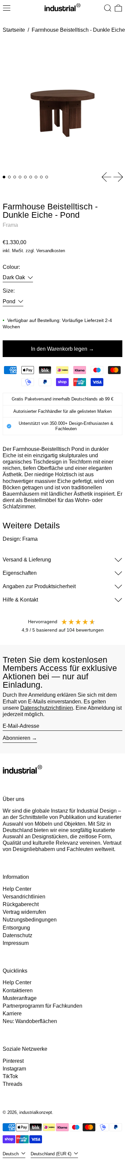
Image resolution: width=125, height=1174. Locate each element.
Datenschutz (17, 935)
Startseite (14, 30)
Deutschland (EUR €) (52, 1153)
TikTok (10, 1076)
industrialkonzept (35, 1112)
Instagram (14, 1068)
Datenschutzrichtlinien (46, 708)
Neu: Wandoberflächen (30, 1021)
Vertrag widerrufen (24, 912)
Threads (12, 1084)
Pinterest (13, 1061)
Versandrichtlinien (24, 896)
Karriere (12, 1013)
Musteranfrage (20, 998)
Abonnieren (16, 738)
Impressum (16, 943)
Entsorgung (16, 928)
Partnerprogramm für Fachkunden (42, 1006)
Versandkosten (50, 250)
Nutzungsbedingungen (30, 920)
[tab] (4, 177)
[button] (108, 8)
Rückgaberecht (21, 904)
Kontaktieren (18, 990)
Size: (9, 291)
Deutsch (11, 1153)
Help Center (17, 889)
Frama (10, 225)
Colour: (11, 267)
